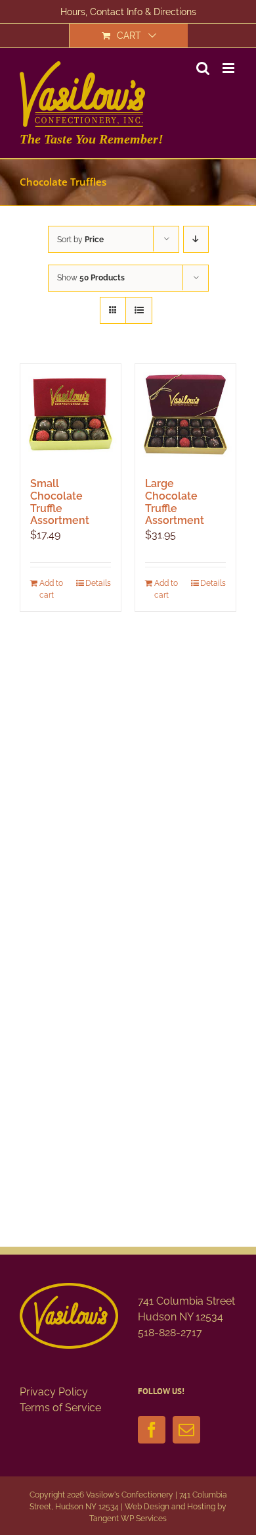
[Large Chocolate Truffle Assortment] (185, 414)
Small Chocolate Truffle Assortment (59, 502)
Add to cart (51, 589)
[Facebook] (151, 1430)
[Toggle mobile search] (202, 68)
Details (98, 583)
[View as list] (139, 310)
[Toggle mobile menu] (229, 68)
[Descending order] (196, 239)
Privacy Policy (54, 1392)
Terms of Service (60, 1407)
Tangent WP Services (128, 1518)
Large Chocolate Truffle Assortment (174, 502)
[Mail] (186, 1430)
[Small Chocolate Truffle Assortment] (70, 414)
